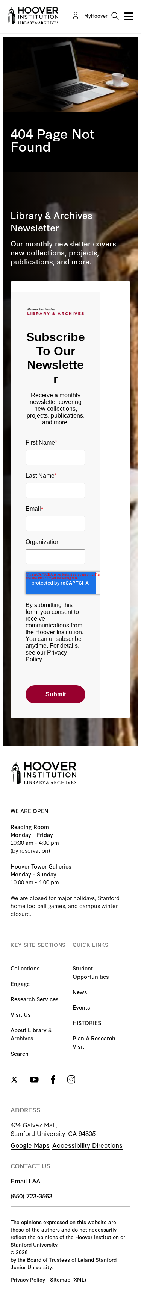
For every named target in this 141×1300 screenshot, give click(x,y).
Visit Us (21, 1014)
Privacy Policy (28, 1279)
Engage (20, 983)
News (80, 992)
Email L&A (26, 1180)
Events (81, 1007)
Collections (25, 968)
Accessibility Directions (87, 1145)
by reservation (30, 850)
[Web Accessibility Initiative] (33, 15)
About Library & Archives (31, 1034)
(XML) (79, 1279)
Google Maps (30, 1145)
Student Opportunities (91, 972)
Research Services (35, 999)
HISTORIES (87, 1023)
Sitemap (60, 1279)
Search (20, 1053)
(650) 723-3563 (31, 1195)
